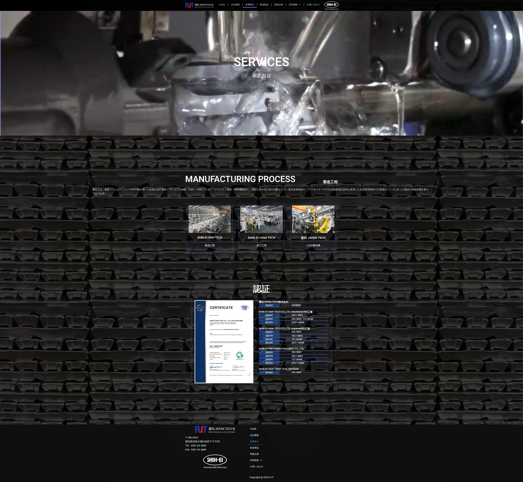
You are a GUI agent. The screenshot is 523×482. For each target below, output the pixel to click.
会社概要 (235, 4)
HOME (222, 4)
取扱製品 (264, 4)
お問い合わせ (313, 4)
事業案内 (249, 4)
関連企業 (278, 4)
